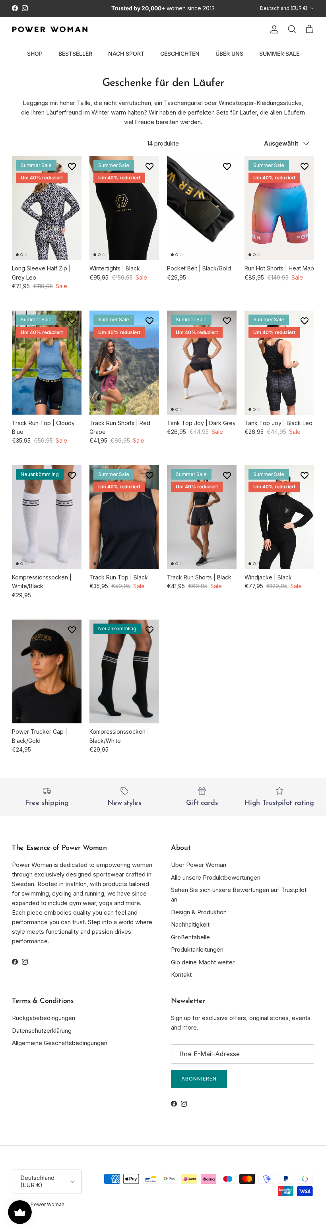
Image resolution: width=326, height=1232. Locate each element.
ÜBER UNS (229, 53)
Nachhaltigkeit (190, 924)
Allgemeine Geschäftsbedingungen (59, 1043)
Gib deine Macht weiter (203, 962)
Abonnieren (199, 1078)
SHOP (35, 53)
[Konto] (272, 29)
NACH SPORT (126, 53)
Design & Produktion (199, 912)
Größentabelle (190, 937)
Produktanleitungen (197, 949)
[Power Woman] (49, 29)
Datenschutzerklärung (42, 1030)
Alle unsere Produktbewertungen (215, 877)
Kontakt (181, 974)
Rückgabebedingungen (43, 1018)
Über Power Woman (198, 865)
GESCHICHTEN (180, 53)
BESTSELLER (75, 53)
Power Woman (47, 1204)
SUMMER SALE (279, 53)
